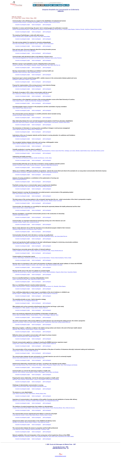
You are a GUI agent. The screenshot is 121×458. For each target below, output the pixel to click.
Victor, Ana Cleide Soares (30, 322)
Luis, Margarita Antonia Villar (31, 300)
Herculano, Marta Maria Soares (46, 236)
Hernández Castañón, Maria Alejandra (35, 400)
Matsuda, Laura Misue (18, 322)
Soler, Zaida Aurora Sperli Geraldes (36, 279)
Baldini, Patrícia (43, 365)
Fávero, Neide (67, 257)
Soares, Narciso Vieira (18, 207)
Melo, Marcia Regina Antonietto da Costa (37, 386)
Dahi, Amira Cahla (53, 436)
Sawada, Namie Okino (64, 122)
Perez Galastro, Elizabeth (30, 65)
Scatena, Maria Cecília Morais (51, 122)
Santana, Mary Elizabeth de (43, 150)
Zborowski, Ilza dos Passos (55, 29)
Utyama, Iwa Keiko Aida (30, 100)
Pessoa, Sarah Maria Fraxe (31, 236)
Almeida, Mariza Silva (41, 393)
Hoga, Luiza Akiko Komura (19, 365)
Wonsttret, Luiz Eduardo (18, 422)
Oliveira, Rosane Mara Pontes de (44, 186)
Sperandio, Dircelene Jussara (20, 86)
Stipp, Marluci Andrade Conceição (54, 265)
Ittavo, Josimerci (38, 229)
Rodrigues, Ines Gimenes (43, 100)
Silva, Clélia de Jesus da (69, 408)
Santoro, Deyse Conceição (55, 200)
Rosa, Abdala (35, 408)
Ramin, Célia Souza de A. (19, 286)
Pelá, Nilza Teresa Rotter (44, 36)
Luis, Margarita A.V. (17, 307)
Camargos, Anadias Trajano (19, 222)
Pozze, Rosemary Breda (56, 408)
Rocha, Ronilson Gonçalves (33, 165)
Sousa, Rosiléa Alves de (18, 236)
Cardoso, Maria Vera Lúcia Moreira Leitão (40, 250)
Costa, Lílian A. (34, 307)
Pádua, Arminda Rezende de (19, 179)
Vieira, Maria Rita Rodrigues (42, 93)
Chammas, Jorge (45, 429)
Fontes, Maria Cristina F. (18, 100)
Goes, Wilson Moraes (44, 408)
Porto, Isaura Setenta (30, 186)
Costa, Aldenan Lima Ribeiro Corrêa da (39, 29)
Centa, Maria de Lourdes (19, 415)
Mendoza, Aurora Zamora (19, 400)
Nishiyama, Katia (17, 229)
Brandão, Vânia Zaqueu (60, 286)
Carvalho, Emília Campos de (49, 343)
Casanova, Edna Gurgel (18, 186)
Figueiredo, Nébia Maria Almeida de (49, 165)
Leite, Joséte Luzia (40, 265)
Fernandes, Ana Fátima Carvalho (35, 22)
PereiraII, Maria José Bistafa (52, 379)
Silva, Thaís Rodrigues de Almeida (69, 365)
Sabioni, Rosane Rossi (18, 36)
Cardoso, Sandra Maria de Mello (20, 215)
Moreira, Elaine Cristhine (46, 415)
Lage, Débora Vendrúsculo (19, 393)
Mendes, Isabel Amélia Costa (83, 150)
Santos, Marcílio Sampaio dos (20, 129)
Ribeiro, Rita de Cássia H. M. (46, 286)
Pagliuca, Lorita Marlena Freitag (32, 243)
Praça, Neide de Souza (26, 108)
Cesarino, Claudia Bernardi (32, 286)
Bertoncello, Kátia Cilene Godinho (21, 122)
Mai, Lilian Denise (30, 393)
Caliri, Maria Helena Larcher (97, 150)
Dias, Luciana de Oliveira (33, 222)
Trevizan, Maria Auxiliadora (57, 257)
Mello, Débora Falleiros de (34, 72)
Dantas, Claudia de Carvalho (28, 265)
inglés (28, 24)
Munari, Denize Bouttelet (29, 50)
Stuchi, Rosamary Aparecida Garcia (32, 343)
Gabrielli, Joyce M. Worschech (46, 43)
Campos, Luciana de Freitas (19, 386)
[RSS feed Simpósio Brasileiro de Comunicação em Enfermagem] (71, 5)
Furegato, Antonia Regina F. (36, 122)
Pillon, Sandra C (26, 307)
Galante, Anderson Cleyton (30, 36)
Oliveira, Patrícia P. (43, 307)
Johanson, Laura (17, 265)
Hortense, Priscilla (79, 29)
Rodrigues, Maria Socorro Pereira (52, 22)
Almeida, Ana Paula (17, 115)
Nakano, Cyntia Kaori (30, 79)
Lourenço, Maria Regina (69, 29)
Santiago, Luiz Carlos (70, 150)
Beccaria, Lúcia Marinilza (27, 229)
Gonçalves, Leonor (29, 436)
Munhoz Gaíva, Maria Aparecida (20, 357)
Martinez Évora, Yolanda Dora (35, 86)
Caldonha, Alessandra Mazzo (20, 272)
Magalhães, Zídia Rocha (18, 436)
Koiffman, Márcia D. (27, 293)
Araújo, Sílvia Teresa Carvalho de (31, 193)
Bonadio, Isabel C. (17, 293)
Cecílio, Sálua (48, 158)
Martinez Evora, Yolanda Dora (35, 143)
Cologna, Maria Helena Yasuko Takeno (22, 408)
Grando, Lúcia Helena (18, 65)
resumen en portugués (20, 24)
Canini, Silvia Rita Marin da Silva (20, 150)
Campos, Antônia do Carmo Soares (21, 250)
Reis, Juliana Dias (17, 93)
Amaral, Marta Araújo (42, 65)
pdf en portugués (47, 24)
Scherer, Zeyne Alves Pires (57, 150)
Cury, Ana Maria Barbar (44, 257)
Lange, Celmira (32, 150)
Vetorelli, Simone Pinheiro (28, 93)
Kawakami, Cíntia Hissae (19, 79)
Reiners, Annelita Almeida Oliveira (21, 29)
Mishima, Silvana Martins (32, 315)
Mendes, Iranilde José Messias (36, 158)
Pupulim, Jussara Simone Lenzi (20, 336)
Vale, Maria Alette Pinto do (61, 236)
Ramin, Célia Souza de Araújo (20, 279)
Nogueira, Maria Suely (61, 272)
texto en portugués (36, 24)
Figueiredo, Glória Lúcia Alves (20, 72)
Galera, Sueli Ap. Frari (18, 300)
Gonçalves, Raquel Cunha (53, 365)
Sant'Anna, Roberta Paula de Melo (93, 29)
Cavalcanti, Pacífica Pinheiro (19, 22)
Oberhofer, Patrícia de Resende (32, 429)
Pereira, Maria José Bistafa (19, 315)
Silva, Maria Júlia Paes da (54, 65)
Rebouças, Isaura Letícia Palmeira (53, 58)
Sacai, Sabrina (16, 108)
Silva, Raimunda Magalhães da (20, 58)
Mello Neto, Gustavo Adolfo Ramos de (61, 322)
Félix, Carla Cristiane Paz (32, 365)
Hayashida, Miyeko (72, 272)
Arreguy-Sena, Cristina (18, 343)
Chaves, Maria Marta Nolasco (32, 415)
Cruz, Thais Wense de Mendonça (21, 158)
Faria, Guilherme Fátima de (41, 436)
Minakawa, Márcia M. (37, 293)
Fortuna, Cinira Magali (44, 315)
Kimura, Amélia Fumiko (28, 115)
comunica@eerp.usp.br (60, 456)
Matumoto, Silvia (54, 315)
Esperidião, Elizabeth (18, 50)
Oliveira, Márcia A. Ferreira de (50, 293)
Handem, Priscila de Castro (19, 165)
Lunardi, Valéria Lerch (29, 207)
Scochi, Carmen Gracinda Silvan (36, 357)
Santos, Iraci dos (44, 200)
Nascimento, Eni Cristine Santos (66, 436)
